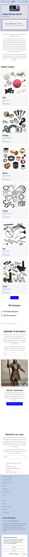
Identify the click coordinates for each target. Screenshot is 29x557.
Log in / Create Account (11, 23)
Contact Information (7, 476)
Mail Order (5, 488)
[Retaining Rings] (14, 195)
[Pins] (14, 233)
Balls (4, 97)
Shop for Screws (7, 289)
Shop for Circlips (7, 213)
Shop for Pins (6, 251)
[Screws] (14, 271)
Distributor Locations (7, 482)
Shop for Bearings (7, 138)
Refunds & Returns (7, 506)
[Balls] (14, 82)
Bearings (6, 135)
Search (4, 494)
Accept (14, 547)
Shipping (5, 509)
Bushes (5, 173)
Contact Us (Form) (7, 479)
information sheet (14, 520)
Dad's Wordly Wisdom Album (14, 403)
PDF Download (6, 103)
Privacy (4, 503)
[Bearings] (14, 120)
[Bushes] (14, 157)
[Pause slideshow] (26, 409)
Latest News (18, 336)
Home (20, 23)
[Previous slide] (11, 409)
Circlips (5, 211)
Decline (14, 550)
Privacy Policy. (13, 543)
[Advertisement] (14, 422)
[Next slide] (17, 409)
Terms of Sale (6, 512)
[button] (2, 1)
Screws (5, 286)
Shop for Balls (6, 100)
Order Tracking (6, 491)
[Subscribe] (24, 354)
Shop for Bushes (7, 175)
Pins (4, 248)
